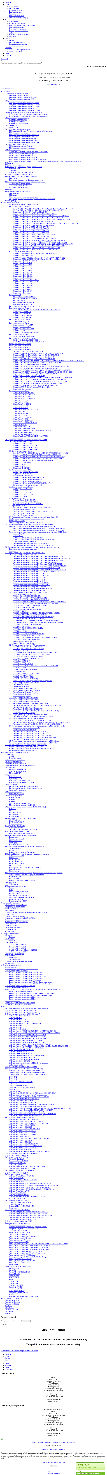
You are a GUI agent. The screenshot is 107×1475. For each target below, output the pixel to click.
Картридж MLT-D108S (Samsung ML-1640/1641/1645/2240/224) (35, 374)
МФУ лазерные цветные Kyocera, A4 (22, 148)
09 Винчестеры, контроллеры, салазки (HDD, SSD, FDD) (25, 807)
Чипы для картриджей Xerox (19, 1262)
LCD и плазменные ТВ (17, 769)
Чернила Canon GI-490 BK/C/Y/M (25, 500)
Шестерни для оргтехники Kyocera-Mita (23, 1296)
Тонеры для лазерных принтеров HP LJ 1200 (29, 577)
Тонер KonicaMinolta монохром (24, 730)
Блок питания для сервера (18, 892)
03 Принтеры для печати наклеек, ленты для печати (23, 112)
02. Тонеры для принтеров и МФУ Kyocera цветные (27, 645)
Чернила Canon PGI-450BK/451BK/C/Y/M (28, 504)
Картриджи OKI (15, 295)
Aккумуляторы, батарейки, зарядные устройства (26, 875)
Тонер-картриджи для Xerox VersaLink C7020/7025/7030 (33, 545)
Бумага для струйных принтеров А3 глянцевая (26, 972)
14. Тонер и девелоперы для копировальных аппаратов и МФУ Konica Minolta (37, 726)
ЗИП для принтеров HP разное (20, 1149)
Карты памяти (10, 956)
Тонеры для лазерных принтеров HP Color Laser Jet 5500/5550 (35, 562)
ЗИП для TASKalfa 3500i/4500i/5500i (22, 1057)
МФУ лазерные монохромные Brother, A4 (24, 135)
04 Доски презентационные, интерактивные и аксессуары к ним (32, 199)
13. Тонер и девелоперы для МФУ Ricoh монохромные (28, 715)
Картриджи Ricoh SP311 (22, 314)
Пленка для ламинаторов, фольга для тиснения (26, 180)
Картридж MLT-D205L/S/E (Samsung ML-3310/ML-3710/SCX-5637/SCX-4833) (41, 381)
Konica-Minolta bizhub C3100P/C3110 (26, 340)
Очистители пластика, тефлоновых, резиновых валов (28, 1227)
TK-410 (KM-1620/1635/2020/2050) (25, 632)
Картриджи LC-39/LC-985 (22, 492)
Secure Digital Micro (16, 959)
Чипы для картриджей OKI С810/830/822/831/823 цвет (28, 1257)
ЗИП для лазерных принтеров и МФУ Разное (21, 1153)
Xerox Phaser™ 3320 (20, 402)
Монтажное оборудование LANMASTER (20, 918)
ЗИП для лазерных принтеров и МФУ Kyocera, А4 (23, 1014)
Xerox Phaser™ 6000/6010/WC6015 (25, 410)
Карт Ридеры (13, 814)
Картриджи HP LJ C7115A (22, 268)
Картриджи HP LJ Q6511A (22, 291)
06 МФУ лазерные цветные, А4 (16, 144)
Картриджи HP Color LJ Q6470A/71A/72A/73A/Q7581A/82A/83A (36, 250)
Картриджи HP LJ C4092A (22, 263)
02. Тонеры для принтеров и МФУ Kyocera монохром (28, 592)
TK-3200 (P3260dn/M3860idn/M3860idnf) (27, 624)
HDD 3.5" (12, 809)
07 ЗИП (3, 1006)
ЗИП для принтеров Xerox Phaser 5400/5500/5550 (26, 1116)
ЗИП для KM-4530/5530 (17, 1029)
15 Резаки (8, 189)
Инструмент (9, 910)
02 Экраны (13, 195)
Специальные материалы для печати (18, 1004)
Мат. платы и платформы (18, 895)
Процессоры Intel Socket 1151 (19, 780)
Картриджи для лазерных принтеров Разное (25, 306)
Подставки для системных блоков (21, 833)
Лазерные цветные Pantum (18, 95)
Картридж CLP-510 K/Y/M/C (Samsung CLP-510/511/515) (33, 357)
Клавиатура (13, 837)
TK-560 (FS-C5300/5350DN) (23, 664)
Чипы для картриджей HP (18, 1234)
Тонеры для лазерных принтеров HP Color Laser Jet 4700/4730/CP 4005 (38, 560)
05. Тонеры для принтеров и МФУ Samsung (24, 690)
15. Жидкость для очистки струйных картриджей (26, 519)
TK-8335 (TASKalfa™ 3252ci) (23, 675)
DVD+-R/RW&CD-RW (17, 822)
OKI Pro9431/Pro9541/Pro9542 (24, 302)
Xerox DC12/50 (18, 534)
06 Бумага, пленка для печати (11, 965)
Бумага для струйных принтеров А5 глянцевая (26, 978)
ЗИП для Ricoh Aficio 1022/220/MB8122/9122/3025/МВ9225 (30, 1187)
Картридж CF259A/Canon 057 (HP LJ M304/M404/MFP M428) (35, 253)
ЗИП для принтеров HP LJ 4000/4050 (22, 1131)
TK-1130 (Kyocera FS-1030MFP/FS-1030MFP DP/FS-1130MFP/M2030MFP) (39, 602)
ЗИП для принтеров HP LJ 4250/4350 (22, 1134)
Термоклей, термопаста (17, 790)
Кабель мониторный (16, 863)
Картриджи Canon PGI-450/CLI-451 (26, 449)
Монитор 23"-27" (15, 773)
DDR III (12, 799)
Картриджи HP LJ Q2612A (22, 285)
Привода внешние (15, 824)
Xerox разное (18, 438)
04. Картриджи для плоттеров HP (21, 475)
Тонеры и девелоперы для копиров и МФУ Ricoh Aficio (33, 716)
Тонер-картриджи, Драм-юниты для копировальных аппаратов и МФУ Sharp (36, 530)
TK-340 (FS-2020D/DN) (21, 626)
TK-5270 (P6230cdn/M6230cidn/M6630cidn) (28, 656)
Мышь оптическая (15, 841)
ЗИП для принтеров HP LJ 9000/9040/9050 (24, 1144)
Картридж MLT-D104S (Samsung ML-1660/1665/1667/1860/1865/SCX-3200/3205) (41, 370)
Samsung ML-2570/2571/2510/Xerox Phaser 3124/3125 (27, 1074)
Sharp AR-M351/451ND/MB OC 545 (21, 1206)
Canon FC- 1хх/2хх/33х (17, 1159)
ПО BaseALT (9, 1308)
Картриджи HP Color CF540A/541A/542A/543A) (30, 212)
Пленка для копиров (12, 1001)
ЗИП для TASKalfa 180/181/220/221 (21, 1050)
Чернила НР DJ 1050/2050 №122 (24, 513)
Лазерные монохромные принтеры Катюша (24, 110)
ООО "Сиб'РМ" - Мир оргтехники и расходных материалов (53, 1442)
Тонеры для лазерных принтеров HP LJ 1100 (29, 573)
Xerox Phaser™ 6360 (20, 419)
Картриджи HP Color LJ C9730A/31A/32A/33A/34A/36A (33, 221)
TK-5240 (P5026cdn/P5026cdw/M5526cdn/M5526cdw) (32, 654)
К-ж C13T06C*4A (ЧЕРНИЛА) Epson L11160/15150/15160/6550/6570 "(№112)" (41, 453)
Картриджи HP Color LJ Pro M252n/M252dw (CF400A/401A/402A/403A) (39, 246)
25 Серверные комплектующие (16, 886)
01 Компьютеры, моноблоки (15, 760)
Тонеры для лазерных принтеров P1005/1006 (29, 590)
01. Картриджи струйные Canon (20, 442)
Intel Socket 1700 (15, 777)
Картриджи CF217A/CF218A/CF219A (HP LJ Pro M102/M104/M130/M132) (39, 257)
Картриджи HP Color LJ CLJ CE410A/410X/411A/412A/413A (35, 238)
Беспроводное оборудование (15, 907)
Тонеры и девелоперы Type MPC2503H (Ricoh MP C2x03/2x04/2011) (37, 724)
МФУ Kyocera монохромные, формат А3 (23, 153)
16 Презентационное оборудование (17, 191)
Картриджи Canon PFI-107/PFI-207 (25, 445)
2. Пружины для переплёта (18, 185)
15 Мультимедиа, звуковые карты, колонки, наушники (24, 846)
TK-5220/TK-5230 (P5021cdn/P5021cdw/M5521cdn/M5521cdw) (35, 652)
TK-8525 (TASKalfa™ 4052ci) (23, 677)
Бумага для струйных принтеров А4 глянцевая (26, 974)
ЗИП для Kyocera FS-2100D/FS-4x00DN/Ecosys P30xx (28, 1038)
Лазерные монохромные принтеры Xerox (24, 108)
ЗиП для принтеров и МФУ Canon (17, 1157)
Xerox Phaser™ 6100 (20, 411)
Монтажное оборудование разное (17, 920)
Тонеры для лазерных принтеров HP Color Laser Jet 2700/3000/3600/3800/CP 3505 (42, 558)
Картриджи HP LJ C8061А (22, 270)
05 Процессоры (10, 775)
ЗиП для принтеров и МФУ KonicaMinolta (20, 1170)
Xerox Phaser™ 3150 (20, 400)
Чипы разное (13, 1264)
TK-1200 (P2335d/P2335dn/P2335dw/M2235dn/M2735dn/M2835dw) (36, 613)
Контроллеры (14, 816)
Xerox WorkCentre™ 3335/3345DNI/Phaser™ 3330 (30, 436)
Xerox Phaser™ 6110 (20, 413)
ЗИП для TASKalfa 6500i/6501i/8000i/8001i (24, 1059)
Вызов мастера (18, 1351)
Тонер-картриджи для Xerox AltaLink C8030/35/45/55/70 (33, 543)
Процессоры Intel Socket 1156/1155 (21, 782)
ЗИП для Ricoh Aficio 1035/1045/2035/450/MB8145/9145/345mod (31, 1189)
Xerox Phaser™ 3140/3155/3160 (24, 398)
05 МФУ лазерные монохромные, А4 (18, 129)
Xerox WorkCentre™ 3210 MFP (24, 428)
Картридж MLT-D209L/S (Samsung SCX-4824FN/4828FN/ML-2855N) (37, 383)
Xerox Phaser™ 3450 (20, 406)
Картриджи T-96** (20, 464)
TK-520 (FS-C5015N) (20, 651)
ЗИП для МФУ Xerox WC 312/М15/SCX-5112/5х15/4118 (29, 1097)
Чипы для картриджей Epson (19, 1232)
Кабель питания (15, 865)
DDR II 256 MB (14, 797)
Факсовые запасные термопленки (21, 172)
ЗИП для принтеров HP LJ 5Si (20, 1142)
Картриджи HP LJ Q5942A (22, 287)
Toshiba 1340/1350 (15, 1283)
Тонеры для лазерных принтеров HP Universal (29, 587)
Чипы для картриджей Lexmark (20, 1240)
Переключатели (10, 924)
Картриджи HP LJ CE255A (22, 272)
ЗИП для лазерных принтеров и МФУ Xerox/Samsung (24, 1068)
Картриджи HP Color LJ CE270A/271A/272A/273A (31, 231)
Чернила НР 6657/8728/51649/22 (24, 509)
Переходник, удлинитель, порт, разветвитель (25, 867)
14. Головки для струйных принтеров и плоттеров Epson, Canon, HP (33, 517)
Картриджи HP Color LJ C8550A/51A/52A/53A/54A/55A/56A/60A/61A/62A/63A (41, 219)
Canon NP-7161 (14, 1274)
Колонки (12, 850)
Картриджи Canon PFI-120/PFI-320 (25, 447)
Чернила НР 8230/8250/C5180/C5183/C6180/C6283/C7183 (33, 511)
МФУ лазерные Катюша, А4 (19, 133)
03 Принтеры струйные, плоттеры (17, 118)
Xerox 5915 (13, 1080)
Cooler (11, 888)
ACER (11, 756)
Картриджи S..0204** (17, 521)
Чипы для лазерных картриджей (16, 1230)
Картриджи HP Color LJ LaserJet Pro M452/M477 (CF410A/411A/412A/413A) (40, 242)
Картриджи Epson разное (22, 462)
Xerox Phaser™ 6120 (20, 415)
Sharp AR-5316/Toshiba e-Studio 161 (21, 1202)
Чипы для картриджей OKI (19, 1242)
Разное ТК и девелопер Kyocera (24, 643)
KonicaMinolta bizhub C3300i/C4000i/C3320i (28, 342)
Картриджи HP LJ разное (22, 293)
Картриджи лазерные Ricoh (19, 308)
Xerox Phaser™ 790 (20, 425)
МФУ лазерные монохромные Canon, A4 (23, 137)
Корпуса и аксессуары (17, 893)
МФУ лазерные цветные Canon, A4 (21, 146)
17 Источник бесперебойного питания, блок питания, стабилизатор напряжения (33, 873)
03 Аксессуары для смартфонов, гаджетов (20, 765)
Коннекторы (9, 914)
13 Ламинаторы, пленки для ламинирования (21, 176)
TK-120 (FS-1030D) (20, 611)
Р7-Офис (8, 1313)
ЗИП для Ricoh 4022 (16, 1178)
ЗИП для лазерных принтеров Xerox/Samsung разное (28, 1095)
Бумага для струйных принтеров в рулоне (20, 986)
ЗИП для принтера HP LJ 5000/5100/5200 (23, 1119)
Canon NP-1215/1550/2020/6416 (20, 1272)
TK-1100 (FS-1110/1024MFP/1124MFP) (27, 596)
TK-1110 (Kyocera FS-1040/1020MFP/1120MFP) (30, 598)
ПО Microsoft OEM (11, 1309)
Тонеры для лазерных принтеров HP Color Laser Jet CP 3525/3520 (36, 568)
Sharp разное (13, 1208)
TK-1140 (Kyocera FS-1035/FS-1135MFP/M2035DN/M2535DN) (35, 603)
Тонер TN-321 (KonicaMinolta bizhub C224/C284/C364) (32, 735)
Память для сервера (16, 899)
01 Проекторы (14, 193)
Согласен (54, 1466)
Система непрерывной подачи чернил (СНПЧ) (26, 522)
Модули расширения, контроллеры (21, 897)
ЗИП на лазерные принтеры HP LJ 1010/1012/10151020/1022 (30, 1151)
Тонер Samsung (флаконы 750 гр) (25, 692)
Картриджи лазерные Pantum (19, 347)
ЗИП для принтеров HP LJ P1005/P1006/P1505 (25, 1146)
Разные (11, 1294)
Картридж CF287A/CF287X (23, 255)
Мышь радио (13, 843)
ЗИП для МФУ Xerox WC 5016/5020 (22, 1100)
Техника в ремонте (31, 1351)
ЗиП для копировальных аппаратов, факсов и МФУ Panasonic (27, 1008)
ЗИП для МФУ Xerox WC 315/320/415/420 (24, 1099)
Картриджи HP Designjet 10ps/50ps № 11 (27, 479)
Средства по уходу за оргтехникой (17, 1223)
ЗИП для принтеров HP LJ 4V (20, 1136)
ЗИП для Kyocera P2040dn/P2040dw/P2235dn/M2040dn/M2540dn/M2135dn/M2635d (38, 1046)
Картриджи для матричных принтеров (23, 549)
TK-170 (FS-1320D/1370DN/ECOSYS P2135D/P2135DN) (33, 617)
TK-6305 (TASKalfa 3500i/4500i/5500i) (26, 639)
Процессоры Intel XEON (18, 901)
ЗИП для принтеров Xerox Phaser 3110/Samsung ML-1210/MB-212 (32, 1114)
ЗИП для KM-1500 (15, 1018)
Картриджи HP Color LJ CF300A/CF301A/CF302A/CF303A (34, 234)
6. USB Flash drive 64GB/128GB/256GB (23, 950)
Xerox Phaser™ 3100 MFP (22, 396)
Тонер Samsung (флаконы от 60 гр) (25, 694)
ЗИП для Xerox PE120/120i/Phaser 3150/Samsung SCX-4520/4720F (32, 1093)
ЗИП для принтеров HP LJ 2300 (20, 1127)
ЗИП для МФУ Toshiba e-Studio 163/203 (23, 1219)
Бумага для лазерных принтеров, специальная (21, 969)
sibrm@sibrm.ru (54, 84)
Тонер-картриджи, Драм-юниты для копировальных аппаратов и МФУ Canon (37, 528)
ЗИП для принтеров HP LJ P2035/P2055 (23, 1148)
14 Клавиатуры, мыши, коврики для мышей (20, 835)
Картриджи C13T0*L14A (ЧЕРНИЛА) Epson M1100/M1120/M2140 (37, 455)
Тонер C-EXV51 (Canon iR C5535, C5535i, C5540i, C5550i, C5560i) (37, 705)
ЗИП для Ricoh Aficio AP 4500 (19, 1191)
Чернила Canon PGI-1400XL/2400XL (26, 502)
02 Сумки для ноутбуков (13, 762)
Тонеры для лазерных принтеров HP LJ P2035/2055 (31, 585)
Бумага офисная (10, 967)
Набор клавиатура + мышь (18, 844)
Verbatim (12, 937)
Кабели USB (13, 858)
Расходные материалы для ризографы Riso (24, 750)
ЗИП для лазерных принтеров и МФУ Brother (21, 1010)
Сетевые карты (10, 929)
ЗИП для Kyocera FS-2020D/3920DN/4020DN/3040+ (27, 1036)
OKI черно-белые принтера (23, 304)
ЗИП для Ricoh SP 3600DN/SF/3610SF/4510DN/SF (27, 1197)
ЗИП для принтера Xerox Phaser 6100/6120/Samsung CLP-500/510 (32, 1104)
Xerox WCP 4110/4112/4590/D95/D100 (22, 1087)
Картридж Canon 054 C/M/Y (23, 325)
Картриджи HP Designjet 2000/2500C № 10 (28, 481)
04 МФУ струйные (11, 125)
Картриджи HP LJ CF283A (22, 283)
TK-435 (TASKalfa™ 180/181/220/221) (26, 635)
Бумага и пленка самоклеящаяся (16, 988)
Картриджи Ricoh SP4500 (22, 315)
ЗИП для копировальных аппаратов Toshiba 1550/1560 (28, 1213)
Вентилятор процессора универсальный (23, 786)
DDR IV (12, 801)
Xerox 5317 (13, 1078)
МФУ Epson (13, 127)
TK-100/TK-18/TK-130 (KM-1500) (25, 594)
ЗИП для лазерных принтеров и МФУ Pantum (21, 1067)
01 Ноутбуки (9, 754)
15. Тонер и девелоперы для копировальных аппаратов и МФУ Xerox (34, 741)
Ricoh (11, 1279)
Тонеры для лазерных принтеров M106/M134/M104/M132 (33, 588)
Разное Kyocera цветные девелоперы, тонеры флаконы (32, 681)
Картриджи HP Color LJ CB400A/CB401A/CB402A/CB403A (34, 225)
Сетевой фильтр (15, 869)
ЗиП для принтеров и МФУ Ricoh (17, 1174)
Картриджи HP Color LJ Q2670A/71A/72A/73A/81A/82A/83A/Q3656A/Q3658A (41, 216)
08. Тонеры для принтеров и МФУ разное (24, 699)
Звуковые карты (15, 848)
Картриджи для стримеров (14, 954)
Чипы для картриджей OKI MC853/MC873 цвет (26, 1251)
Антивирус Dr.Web (12, 1300)
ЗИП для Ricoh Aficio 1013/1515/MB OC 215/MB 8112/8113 (30, 1183)
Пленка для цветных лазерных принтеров (20, 1003)
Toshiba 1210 (13, 1281)
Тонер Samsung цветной (22, 696)
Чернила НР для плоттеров (23, 515)
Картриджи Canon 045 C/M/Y (23, 329)
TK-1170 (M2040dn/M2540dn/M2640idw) (27, 609)
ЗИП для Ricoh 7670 (16, 1181)
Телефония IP (10, 931)
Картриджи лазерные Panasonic (20, 346)
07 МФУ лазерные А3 (12, 150)
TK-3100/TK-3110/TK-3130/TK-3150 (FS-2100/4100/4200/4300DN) (36, 620)
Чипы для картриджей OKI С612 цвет (22, 1255)
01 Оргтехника (6, 91)
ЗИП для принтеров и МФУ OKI (16, 1172)
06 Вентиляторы (11, 784)
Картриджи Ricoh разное (22, 317)
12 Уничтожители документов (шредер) (19, 174)
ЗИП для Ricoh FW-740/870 (19, 1195)
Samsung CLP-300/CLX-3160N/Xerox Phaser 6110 (26, 1070)
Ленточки (12, 551)
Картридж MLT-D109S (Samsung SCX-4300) (29, 376)
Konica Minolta (14, 1277)
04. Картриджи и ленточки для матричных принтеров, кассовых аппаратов (32, 547)
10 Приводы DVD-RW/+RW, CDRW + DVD (20, 818)
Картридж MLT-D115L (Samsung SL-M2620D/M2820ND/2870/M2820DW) (39, 379)
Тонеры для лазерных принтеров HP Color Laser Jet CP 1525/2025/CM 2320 (39, 566)
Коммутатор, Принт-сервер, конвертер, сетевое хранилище (26, 912)
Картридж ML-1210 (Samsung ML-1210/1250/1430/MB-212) (34, 359)
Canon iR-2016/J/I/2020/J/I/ (18, 1161)
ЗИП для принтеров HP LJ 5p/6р (20, 1140)
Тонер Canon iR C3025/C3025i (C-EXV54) (28, 709)
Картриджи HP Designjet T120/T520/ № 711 (28, 477)
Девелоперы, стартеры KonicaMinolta (26, 728)
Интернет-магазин (7, 88)
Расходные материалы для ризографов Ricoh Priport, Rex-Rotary (31, 748)
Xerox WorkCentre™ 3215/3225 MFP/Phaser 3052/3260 (32, 430)
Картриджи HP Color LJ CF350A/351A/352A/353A (31, 236)
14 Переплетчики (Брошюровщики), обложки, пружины (25, 182)
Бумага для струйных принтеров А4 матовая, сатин (27, 976)
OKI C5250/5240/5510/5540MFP (24, 297)
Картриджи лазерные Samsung (20, 349)
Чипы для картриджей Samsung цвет (22, 1261)
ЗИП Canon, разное (16, 1165)
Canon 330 (13, 1270)
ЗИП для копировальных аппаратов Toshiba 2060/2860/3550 (30, 1215)
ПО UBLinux (9, 1311)
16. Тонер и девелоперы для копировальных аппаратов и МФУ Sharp (33, 743)
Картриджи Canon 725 (21, 330)
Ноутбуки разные (15, 758)
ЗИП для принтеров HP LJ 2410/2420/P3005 (24, 1129)
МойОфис (8, 1306)
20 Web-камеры (10, 882)
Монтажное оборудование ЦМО (16, 922)
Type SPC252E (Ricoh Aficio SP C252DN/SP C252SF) (32, 720)
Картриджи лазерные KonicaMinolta (22, 338)
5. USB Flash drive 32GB (17, 948)
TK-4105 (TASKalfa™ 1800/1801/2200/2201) (29, 634)
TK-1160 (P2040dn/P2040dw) (23, 607)
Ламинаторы (13, 178)
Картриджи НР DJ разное (22, 474)
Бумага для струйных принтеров (16, 971)
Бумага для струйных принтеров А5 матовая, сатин (27, 980)
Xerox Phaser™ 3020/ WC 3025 (24, 394)
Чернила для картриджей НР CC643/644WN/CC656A (32, 507)
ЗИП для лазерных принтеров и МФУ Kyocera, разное (28, 1063)
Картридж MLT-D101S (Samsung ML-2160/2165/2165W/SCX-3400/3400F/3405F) (41, 366)
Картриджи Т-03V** (20, 466)
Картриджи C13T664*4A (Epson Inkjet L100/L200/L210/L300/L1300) (37, 458)
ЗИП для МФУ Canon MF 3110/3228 (22, 1168)
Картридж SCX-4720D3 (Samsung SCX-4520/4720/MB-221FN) (35, 385)
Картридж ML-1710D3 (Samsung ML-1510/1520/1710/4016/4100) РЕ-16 (38, 362)
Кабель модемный (15, 861)
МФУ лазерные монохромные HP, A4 (22, 138)
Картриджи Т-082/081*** (22, 468)
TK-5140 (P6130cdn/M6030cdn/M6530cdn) (28, 647)
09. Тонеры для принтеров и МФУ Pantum (24, 701)
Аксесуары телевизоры (17, 771)
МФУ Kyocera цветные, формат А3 (21, 155)
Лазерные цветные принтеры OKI (21, 99)
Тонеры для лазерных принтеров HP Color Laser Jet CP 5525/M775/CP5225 (39, 570)
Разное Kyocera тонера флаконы (24, 641)
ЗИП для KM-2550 (15, 1025)
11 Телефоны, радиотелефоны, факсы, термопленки (23, 167)
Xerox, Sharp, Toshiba (16, 1291)
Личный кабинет (7, 1351)
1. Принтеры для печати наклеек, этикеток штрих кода (28, 114)
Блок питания (14, 878)
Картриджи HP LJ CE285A (22, 276)
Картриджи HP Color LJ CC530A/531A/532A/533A (31, 229)
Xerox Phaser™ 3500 (20, 408)
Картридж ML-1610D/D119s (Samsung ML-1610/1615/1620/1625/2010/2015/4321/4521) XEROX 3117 (48, 361)
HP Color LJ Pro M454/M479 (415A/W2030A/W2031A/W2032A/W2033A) (39, 210)
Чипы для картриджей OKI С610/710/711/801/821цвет (28, 1253)
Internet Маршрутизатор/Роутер (16, 905)
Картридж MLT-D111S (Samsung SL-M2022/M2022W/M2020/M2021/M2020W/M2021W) (44, 378)
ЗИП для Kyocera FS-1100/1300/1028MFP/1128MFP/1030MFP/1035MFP (34, 1033)
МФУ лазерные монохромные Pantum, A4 (24, 142)
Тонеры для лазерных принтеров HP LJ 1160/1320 (31, 575)
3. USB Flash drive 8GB (17, 944)
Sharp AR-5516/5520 (16, 1204)
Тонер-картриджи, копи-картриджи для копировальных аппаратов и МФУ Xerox (38, 532)
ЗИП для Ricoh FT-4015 (17, 1193)
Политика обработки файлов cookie (53, 1462)
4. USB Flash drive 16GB (17, 946)
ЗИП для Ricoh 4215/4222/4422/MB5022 (23, 1180)
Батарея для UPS (15, 876)
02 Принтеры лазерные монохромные (18, 101)
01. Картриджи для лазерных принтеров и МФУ (22, 204)
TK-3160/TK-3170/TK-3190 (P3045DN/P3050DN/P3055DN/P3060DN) (38, 622)
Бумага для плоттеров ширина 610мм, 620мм (25, 997)
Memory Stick (14, 957)
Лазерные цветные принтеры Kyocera (22, 97)
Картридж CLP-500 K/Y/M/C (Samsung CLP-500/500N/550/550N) (36, 355)
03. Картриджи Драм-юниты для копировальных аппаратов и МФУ (29, 524)
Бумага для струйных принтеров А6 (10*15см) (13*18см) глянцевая (33, 984)
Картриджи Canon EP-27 (22, 327)
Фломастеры (9, 963)
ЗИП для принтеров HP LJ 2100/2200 (22, 1125)
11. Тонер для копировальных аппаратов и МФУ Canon (28, 703)
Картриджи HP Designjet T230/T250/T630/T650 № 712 (32, 483)
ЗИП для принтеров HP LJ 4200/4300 (22, 1132)
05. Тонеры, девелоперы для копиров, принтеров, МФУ (25, 553)
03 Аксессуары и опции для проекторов (23, 197)
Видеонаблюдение (11, 908)
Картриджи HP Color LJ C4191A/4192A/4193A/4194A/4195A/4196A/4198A (40, 217)
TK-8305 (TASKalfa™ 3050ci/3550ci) (26, 673)
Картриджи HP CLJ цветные (19, 206)
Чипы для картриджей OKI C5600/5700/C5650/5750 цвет (29, 1245)
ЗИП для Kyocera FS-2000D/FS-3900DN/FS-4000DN (27, 1035)
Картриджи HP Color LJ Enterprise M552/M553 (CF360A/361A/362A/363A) (39, 240)
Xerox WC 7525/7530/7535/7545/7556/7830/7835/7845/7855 (34, 539)
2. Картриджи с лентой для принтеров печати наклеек (28, 116)
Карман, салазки (15, 812)
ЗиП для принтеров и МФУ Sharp (17, 1200)
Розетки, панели (11, 925)
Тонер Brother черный (21, 686)
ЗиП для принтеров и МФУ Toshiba (17, 1210)
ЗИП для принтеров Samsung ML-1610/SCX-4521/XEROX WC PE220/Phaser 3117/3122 (40, 1108)
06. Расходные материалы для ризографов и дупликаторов (26, 745)
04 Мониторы (10, 767)
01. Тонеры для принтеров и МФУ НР (22, 555)
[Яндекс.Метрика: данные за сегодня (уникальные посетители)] (54, 1472)
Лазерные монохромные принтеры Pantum (24, 106)
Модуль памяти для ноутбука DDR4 (22, 805)
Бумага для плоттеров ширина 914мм (22, 999)
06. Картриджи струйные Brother (21, 487)
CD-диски (8, 935)
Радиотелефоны (14, 169)
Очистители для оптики (17, 1225)
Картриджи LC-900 (20, 496)
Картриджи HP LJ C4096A (22, 265)
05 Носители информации (10, 933)
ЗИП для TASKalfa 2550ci (18, 1052)
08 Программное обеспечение (11, 1298)
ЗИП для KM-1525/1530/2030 (19, 1021)
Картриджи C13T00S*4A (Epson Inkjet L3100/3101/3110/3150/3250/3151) (39, 457)
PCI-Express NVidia (16, 827)
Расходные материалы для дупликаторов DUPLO (26, 747)
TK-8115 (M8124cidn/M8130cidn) (25, 669)
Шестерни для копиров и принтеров (18, 1266)
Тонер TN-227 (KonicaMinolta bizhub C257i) (28, 733)
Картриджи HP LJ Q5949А (22, 289)
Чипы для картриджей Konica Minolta (22, 1236)
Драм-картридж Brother (21, 321)
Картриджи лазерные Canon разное (25, 332)
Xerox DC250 (18, 536)
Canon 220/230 (14, 1268)
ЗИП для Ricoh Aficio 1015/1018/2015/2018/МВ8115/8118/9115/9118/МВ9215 (36, 1185)
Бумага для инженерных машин (20, 991)
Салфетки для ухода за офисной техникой (24, 1229)
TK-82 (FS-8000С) (19, 671)
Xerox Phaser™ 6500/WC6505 (23, 421)
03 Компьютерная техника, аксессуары (15, 752)
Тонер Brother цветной (21, 684)
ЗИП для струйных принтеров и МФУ (18, 1221)
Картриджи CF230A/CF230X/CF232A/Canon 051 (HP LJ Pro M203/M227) (39, 259)
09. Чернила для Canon (17, 498)
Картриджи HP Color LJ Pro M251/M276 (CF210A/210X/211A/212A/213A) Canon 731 (43, 244)
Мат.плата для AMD (16, 794)
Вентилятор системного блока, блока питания (25, 788)
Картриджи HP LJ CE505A (22, 278)
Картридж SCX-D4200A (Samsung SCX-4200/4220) (31, 387)
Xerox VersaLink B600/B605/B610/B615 (27, 434)
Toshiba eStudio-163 (16, 1289)
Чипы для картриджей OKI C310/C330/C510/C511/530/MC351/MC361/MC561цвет (38, 1244)
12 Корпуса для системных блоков (17, 831)
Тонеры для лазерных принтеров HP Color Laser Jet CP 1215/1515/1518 (38, 564)
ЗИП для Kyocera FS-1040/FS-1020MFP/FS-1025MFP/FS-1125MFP (32, 1031)
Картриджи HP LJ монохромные (20, 251)
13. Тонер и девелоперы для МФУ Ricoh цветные (26, 718)
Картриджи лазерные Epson (19, 334)
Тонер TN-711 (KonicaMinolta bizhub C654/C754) (30, 739)
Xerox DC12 (13, 1084)
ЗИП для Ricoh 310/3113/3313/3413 (21, 1176)
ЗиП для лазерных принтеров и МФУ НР (19, 1117)
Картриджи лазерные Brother (19, 319)
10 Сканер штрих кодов (13, 165)
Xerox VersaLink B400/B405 (23, 432)
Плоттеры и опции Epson (18, 120)
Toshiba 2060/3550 (15, 1287)
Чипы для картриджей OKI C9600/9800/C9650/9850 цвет (29, 1249)
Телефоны (12, 170)
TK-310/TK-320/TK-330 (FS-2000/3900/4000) (29, 619)
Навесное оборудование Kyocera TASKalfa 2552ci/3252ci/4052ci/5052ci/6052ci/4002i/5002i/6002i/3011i (45, 161)
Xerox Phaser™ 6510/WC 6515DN (25, 423)
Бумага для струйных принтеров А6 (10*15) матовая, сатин (30, 982)
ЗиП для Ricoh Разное (17, 1198)
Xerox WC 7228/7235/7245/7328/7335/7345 (28, 538)
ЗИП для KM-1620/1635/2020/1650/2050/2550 (25, 1023)
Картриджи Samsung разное (23, 389)
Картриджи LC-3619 (20, 490)
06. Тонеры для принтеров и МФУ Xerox (23, 698)
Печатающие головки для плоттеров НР (27, 485)
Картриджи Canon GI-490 (22, 443)
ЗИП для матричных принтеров (16, 1155)
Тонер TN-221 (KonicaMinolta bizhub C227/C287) (30, 731)
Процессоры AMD (15, 779)
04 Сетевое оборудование (10, 903)
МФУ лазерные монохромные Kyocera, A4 (24, 140)
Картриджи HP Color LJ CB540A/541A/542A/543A (31, 227)
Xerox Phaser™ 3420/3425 (22, 404)
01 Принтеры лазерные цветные (16, 93)
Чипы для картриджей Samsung (20, 1259)
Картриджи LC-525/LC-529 (23, 494)
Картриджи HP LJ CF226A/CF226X (26, 280)
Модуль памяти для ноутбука (19, 803)
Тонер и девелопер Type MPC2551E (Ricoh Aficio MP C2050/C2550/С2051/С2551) (42, 722)
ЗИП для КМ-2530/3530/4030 (19, 1061)
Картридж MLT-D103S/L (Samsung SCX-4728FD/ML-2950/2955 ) (36, 368)
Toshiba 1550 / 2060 (16, 1285)
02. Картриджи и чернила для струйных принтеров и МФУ (26, 440)
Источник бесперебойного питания (22, 880)
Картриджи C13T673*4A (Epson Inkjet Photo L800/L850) (33, 460)
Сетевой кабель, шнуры (13, 927)
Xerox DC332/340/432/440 (18, 1085)
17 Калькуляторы (11, 201)
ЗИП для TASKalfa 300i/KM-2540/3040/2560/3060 (26, 1055)
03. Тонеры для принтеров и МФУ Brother (24, 683)
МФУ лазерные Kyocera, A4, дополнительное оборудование (30, 131)
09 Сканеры (9, 163)
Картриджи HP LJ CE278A (22, 274)
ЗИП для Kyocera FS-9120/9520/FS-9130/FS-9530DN (27, 1042)
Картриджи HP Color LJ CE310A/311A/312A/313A (31, 233)
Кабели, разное (14, 860)
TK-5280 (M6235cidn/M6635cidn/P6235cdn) (28, 658)
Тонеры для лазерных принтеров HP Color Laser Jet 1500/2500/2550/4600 (39, 556)
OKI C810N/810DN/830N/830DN (25, 298)
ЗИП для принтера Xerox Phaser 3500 (22, 1102)
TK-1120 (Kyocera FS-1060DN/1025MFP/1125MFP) (31, 600)
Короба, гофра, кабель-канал (15, 916)
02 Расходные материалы (10, 202)
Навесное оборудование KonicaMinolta (23, 157)
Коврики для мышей (16, 839)
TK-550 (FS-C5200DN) (21, 662)
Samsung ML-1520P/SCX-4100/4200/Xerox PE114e (27, 1072)
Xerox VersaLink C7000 (21, 426)
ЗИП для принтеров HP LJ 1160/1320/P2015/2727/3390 (28, 1123)
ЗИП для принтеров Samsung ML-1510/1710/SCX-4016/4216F (31, 1110)
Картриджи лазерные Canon (19, 323)
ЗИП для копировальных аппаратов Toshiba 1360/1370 (28, 1212)
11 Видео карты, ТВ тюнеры (15, 826)
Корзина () (4, 59)
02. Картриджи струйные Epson (20, 451)
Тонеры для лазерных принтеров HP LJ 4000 (29, 581)
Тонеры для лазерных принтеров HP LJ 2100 (29, 579)
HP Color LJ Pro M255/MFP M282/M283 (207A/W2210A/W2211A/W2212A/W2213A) (43, 208)
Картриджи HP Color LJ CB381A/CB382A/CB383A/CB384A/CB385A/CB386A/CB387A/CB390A (47, 223)
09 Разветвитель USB (16, 856)
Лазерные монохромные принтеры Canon (24, 103)
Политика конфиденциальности (53, 1449)
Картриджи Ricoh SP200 (22, 312)
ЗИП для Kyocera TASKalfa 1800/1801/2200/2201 (26, 1048)
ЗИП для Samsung (15, 1091)
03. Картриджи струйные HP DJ (20, 470)
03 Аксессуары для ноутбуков (15, 763)
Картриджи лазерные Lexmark (20, 344)
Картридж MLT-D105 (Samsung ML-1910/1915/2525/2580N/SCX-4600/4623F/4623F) (43, 372)
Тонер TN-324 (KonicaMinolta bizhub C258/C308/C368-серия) (34, 737)
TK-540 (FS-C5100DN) (21, 660)
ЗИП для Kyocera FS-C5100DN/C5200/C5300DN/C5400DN (30, 1044)
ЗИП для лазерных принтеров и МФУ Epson (21, 1012)
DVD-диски (9, 939)
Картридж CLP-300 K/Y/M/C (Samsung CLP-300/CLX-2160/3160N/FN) (38, 353)
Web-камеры (13, 884)
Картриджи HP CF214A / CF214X (25, 261)
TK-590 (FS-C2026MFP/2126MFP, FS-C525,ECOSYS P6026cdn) (35, 666)
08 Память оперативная (13, 795)
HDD (11, 890)
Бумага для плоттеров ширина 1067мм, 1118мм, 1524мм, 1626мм (32, 993)
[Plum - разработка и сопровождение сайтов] (2, 1439)
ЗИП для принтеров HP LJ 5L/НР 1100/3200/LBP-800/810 (29, 1138)
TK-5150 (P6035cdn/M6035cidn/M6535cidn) (28, 649)
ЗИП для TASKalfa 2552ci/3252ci (20, 1053)
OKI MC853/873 (19, 300)
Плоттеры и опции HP (17, 121)
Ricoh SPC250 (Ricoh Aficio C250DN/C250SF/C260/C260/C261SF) (36, 310)
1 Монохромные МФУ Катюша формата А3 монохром (28, 152)
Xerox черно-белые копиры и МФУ (25, 541)
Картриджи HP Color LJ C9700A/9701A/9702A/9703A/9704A (35, 214)
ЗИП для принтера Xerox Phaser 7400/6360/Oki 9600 (27, 1106)
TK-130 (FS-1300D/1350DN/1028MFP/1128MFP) (30, 615)
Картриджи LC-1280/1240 (22, 489)
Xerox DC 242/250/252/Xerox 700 (20, 1082)
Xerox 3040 (13, 1076)
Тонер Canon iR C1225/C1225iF (24, 707)
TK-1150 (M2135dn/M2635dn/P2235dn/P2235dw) (30, 605)
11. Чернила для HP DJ (17, 506)
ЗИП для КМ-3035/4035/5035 (19, 1016)
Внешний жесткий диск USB (15, 952)
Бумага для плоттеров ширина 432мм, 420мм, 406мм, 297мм (30, 995)
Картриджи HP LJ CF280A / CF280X (26, 282)
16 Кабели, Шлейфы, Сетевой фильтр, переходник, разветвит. (27, 854)
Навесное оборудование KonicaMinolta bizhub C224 (27, 159)
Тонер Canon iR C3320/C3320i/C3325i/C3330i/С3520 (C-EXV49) (36, 711)
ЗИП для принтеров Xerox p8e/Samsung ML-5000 (26, 1112)
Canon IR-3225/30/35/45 (17, 1163)
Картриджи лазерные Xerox (19, 391)
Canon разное (14, 1276)
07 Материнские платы (13, 792)
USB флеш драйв (11, 942)
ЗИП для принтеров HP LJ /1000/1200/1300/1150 (26, 1121)
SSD (10, 811)
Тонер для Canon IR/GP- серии (24, 713)
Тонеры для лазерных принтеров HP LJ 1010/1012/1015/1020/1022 (36, 571)
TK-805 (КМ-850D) (20, 667)
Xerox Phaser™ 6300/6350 (22, 417)
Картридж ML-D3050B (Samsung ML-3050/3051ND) (31, 364)
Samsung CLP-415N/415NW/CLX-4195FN (28, 351)
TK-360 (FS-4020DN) (20, 630)
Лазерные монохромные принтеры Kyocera (24, 105)
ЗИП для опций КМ (16, 1065)
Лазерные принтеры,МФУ (18, 1293)
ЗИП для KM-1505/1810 (17, 1020)
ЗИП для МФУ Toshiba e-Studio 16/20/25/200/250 (26, 1217)
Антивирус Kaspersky (12, 1302)
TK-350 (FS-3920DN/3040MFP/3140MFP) (28, 628)
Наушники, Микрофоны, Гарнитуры (22, 852)
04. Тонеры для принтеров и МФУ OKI (23, 688)
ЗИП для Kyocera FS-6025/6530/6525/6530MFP (25, 1040)
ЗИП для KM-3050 (15, 1027)
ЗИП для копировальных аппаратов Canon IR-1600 (27, 1166)
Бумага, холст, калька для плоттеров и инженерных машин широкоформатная (33, 989)
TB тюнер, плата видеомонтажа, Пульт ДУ (24, 829)
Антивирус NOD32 (12, 1304)
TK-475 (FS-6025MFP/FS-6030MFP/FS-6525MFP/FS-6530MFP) (35, 637)
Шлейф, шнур (14, 871)
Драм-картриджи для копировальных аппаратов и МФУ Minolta (32, 526)
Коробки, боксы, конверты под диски (18, 961)
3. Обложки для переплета (18, 187)
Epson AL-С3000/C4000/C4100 (24, 336)
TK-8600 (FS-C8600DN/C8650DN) (25, 679)
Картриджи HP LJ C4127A (22, 266)
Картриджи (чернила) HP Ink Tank (25, 472)
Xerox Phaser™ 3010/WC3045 (23, 393)
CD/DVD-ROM (14, 820)
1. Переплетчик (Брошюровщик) (20, 184)
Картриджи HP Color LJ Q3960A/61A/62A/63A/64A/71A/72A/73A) (37, 248)
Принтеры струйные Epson (19, 123)
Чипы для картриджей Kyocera (20, 1238)
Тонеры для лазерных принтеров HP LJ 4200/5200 (31, 583)
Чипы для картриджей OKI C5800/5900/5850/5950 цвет (28, 1247)
